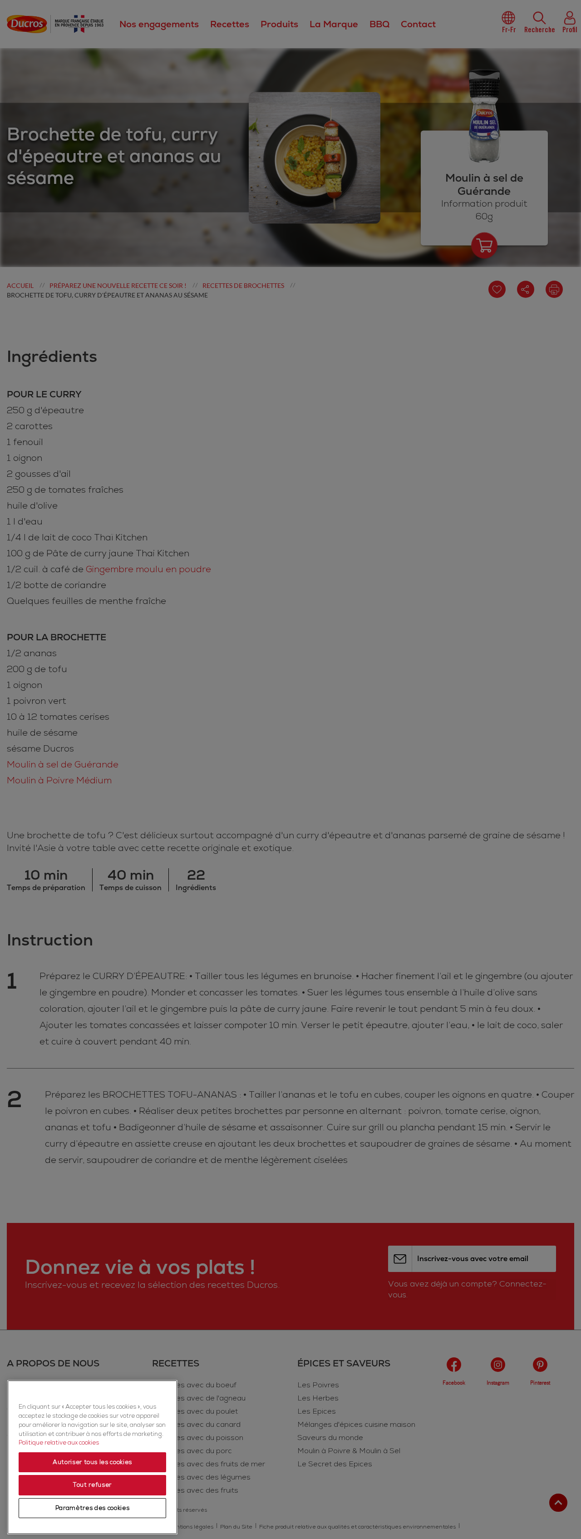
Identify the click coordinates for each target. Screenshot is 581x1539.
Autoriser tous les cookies (92, 1462)
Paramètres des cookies (92, 1508)
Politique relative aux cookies (59, 1442)
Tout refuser (92, 1485)
